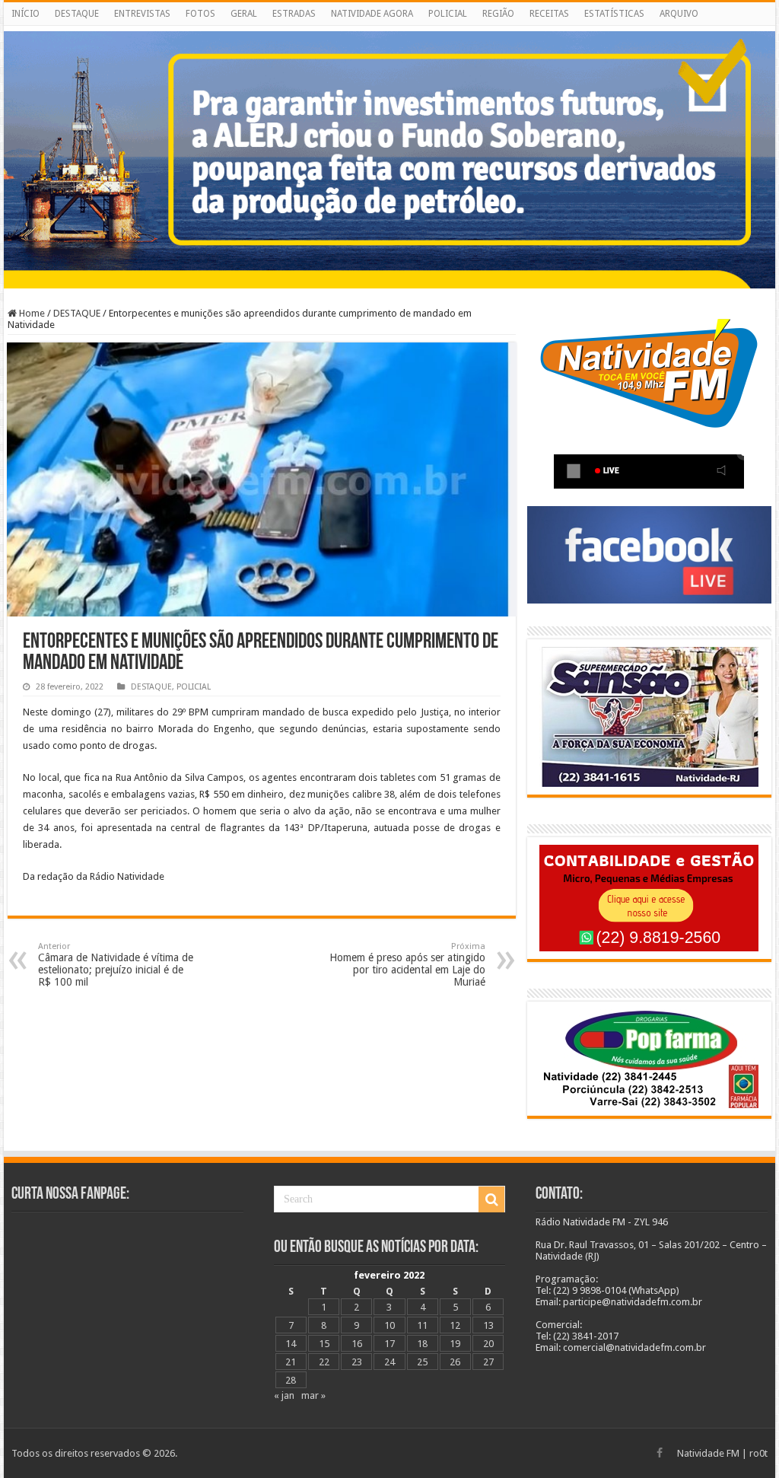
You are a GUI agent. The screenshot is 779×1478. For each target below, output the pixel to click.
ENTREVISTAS (142, 13)
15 (324, 1343)
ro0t (758, 1453)
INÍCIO (25, 13)
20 (488, 1343)
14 (290, 1343)
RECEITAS (549, 13)
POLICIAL (447, 13)
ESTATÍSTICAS (614, 13)
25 (422, 1362)
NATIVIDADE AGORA (372, 13)
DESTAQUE (77, 13)
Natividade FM (708, 1453)
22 (324, 1362)
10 (389, 1325)
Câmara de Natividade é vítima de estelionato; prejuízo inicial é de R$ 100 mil (115, 964)
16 (356, 1343)
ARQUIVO (679, 13)
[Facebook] (659, 1453)
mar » (313, 1395)
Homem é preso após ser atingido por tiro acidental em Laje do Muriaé (407, 964)
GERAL (244, 13)
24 (389, 1362)
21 (290, 1362)
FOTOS (200, 13)
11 (422, 1325)
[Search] (491, 1199)
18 (422, 1343)
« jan (284, 1395)
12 (455, 1325)
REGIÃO (498, 13)
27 (488, 1362)
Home (31, 313)
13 (488, 1325)
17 (389, 1343)
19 (455, 1343)
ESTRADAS (294, 13)
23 (356, 1362)
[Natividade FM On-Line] (389, 28)
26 (455, 1362)
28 (290, 1380)
